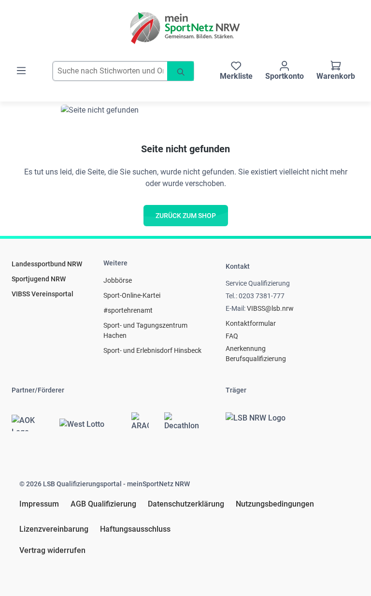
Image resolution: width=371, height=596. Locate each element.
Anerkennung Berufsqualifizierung (256, 354)
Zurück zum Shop (186, 215)
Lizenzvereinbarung (53, 529)
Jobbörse (117, 280)
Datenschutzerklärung (186, 504)
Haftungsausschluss (135, 529)
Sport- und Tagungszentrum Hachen (145, 330)
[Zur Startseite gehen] (185, 28)
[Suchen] (180, 71)
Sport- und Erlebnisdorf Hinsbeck (152, 350)
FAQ (232, 336)
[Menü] (21, 70)
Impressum (39, 504)
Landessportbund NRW (47, 264)
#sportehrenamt (128, 310)
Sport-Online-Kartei (131, 295)
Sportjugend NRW (39, 279)
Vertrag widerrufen (52, 550)
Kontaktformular (251, 323)
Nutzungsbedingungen (275, 504)
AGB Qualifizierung (103, 504)
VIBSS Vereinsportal (42, 294)
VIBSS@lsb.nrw (270, 308)
